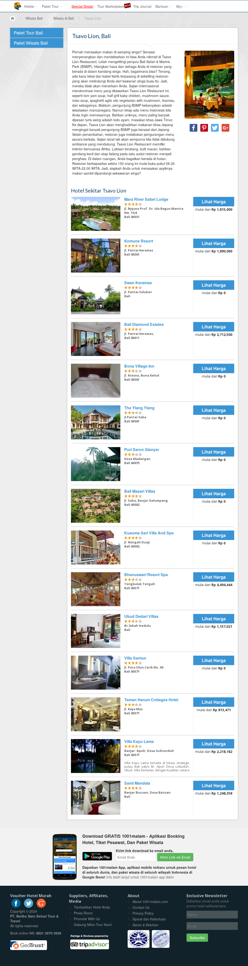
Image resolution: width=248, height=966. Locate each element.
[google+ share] (225, 128)
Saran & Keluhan (145, 924)
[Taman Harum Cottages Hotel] (132, 714)
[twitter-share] (215, 128)
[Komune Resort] (132, 256)
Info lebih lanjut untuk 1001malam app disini (140, 877)
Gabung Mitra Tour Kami (93, 924)
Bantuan (162, 6)
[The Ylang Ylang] (132, 422)
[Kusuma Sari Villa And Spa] (132, 547)
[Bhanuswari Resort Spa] (132, 589)
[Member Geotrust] (28, 943)
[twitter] (28, 906)
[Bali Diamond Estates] (132, 339)
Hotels (29, 6)
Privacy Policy (143, 913)
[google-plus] (41, 906)
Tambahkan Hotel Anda (92, 907)
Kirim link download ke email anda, (144, 850)
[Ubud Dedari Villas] (132, 631)
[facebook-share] (193, 128)
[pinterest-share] (204, 128)
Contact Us (140, 907)
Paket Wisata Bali (31, 43)
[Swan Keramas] (132, 297)
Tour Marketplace (110, 6)
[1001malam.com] (14, 4)
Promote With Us (87, 918)
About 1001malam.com (150, 901)
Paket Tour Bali (28, 32)
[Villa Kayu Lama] (132, 756)
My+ (180, 6)
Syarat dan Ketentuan (149, 919)
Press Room (83, 912)
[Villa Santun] (132, 673)
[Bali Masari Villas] (132, 506)
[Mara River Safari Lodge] (132, 214)
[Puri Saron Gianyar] (132, 464)
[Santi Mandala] (132, 798)
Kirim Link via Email (175, 857)
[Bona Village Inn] (132, 381)
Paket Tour (51, 6)
